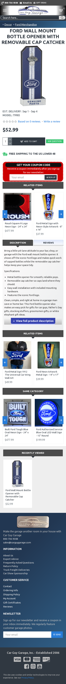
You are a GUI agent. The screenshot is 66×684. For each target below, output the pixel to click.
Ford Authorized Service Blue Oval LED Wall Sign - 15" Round (49, 432)
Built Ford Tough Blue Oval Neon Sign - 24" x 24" (17, 432)
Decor (8, 24)
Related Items (33, 185)
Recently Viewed (33, 452)
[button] (5, 214)
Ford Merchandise (26, 24)
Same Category (33, 391)
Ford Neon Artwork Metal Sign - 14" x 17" (47, 373)
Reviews (48, 242)
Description (18, 242)
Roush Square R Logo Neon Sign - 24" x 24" (16, 225)
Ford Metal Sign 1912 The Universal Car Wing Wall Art (17, 374)
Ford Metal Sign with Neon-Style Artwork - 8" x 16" (49, 226)
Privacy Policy (27, 678)
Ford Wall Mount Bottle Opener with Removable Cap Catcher (18, 495)
